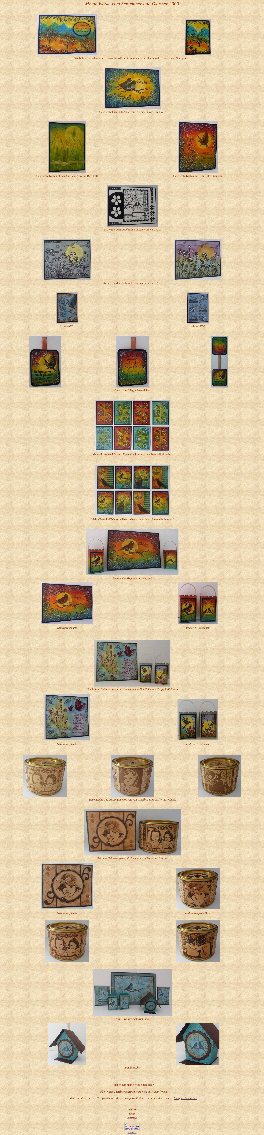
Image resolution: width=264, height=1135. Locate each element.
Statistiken (132, 1132)
